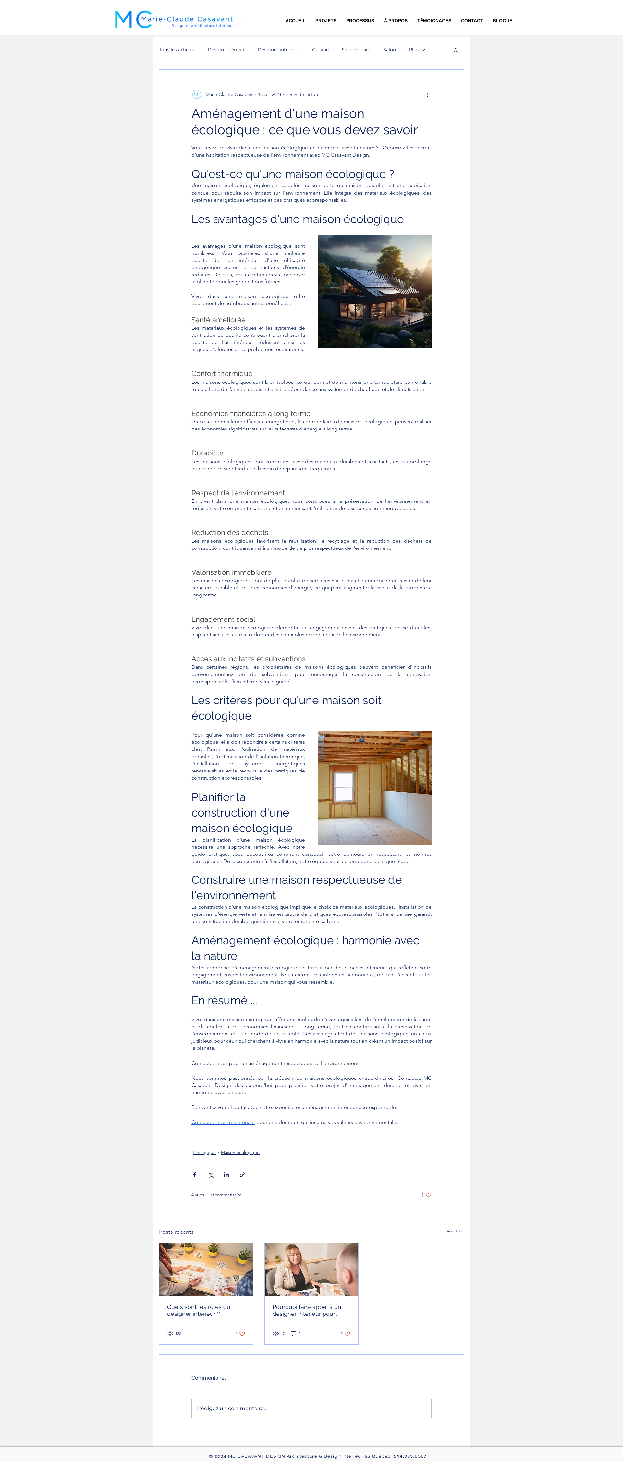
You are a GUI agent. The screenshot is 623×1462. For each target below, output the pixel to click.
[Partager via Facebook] (194, 1175)
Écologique (204, 1152)
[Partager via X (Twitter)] (210, 1175)
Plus (414, 50)
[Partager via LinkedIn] (226, 1175)
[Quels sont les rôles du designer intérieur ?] (206, 1269)
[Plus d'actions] (428, 94)
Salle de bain (356, 50)
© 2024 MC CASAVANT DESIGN (248, 1456)
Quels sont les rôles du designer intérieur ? (198, 1310)
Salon (389, 50)
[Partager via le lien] (242, 1175)
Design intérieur (226, 50)
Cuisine (320, 50)
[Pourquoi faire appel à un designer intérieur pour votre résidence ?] (312, 1269)
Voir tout (455, 1231)
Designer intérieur (278, 50)
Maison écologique (240, 1152)
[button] (502, 21)
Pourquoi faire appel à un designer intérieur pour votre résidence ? (307, 1310)
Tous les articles (177, 50)
